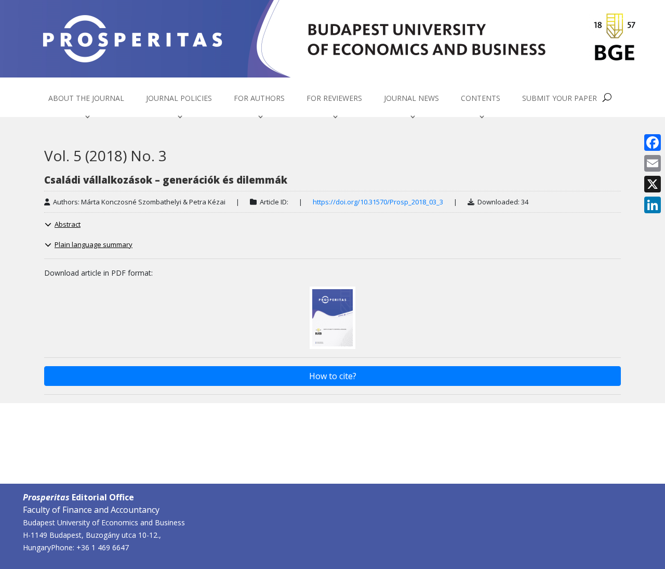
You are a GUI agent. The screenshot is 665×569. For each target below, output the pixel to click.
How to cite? (332, 376)
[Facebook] (652, 142)
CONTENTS (480, 99)
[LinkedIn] (652, 205)
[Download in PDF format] (332, 316)
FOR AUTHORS (259, 99)
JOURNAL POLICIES (179, 99)
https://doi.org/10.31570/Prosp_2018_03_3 (378, 201)
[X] (652, 184)
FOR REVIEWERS (334, 99)
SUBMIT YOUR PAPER (559, 99)
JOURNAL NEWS (411, 99)
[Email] (652, 163)
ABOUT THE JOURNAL (86, 99)
